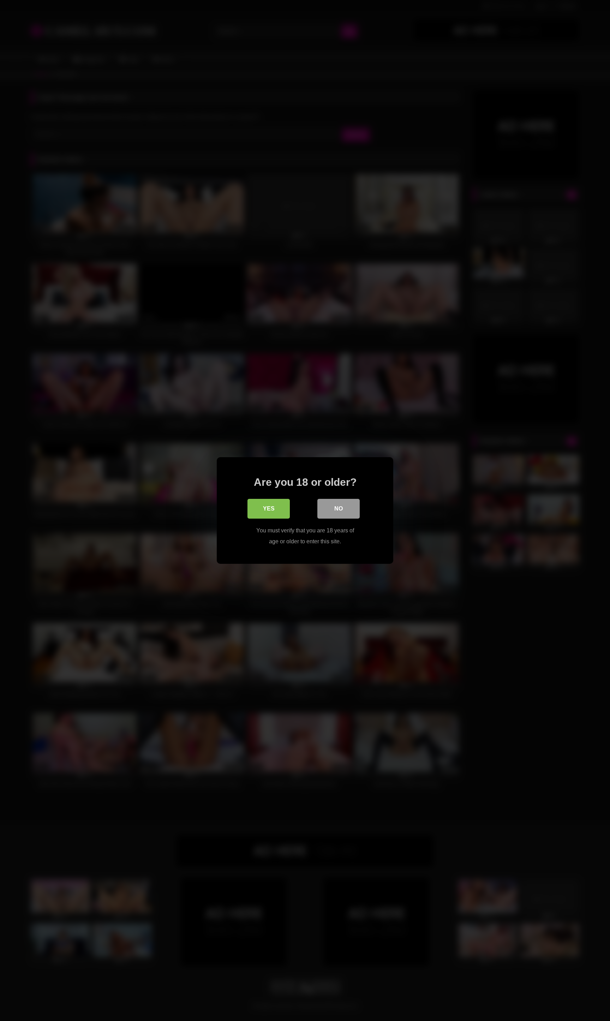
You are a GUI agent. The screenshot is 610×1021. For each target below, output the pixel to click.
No (338, 509)
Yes (269, 509)
